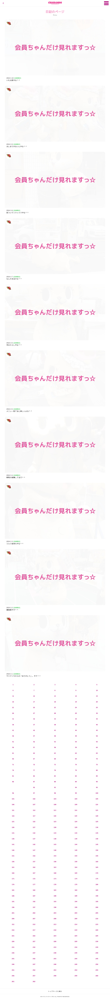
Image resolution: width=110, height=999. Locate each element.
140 (97, 839)
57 (34, 747)
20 (97, 702)
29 (76, 713)
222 (34, 936)
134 (76, 833)
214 (76, 924)
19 (76, 702)
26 (13, 713)
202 (34, 913)
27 (34, 713)
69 (76, 759)
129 (76, 827)
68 (55, 759)
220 (97, 930)
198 (55, 907)
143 (55, 844)
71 (13, 764)
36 (13, 725)
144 (76, 844)
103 (55, 799)
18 (55, 702)
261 (13, 981)
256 (13, 976)
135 (97, 833)
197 (34, 907)
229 (76, 941)
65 (97, 753)
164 (76, 867)
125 (97, 821)
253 (55, 970)
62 (34, 753)
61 (13, 753)
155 (97, 856)
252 (34, 970)
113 (55, 810)
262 (34, 981)
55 (97, 742)
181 (13, 890)
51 (13, 742)
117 (34, 816)
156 (13, 861)
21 (13, 707)
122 (34, 821)
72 (34, 764)
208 (55, 918)
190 (97, 896)
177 (34, 884)
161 (13, 867)
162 (34, 867)
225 (97, 936)
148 (55, 850)
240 (97, 953)
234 (76, 947)
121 (13, 821)
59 (76, 747)
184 (76, 890)
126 (13, 827)
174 (76, 879)
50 (97, 736)
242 (34, 959)
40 (97, 725)
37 (34, 725)
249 (76, 964)
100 (97, 793)
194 (76, 901)
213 (55, 924)
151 (13, 856)
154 (76, 856)
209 (76, 918)
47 (34, 736)
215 (97, 924)
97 (34, 793)
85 (97, 776)
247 (34, 964)
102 (34, 799)
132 (34, 833)
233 (55, 947)
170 (97, 873)
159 (76, 861)
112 (34, 810)
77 (34, 770)
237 (34, 953)
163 (55, 867)
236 (13, 953)
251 (13, 970)
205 (97, 913)
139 (76, 839)
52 (34, 742)
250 (97, 964)
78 (55, 770)
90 (97, 782)
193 (55, 901)
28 (55, 713)
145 (97, 844)
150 (97, 850)
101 (13, 799)
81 (13, 776)
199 (76, 907)
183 (55, 890)
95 (97, 787)
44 (76, 730)
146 (13, 850)
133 (55, 833)
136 (13, 839)
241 (13, 959)
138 (55, 839)
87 (34, 782)
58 (55, 747)
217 (34, 930)
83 (55, 776)
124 (76, 821)
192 (34, 901)
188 (55, 896)
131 (13, 833)
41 (13, 730)
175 (97, 879)
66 (13, 759)
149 (76, 850)
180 (97, 884)
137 (34, 839)
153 (55, 856)
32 (34, 719)
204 (76, 913)
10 (97, 690)
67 (34, 759)
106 (13, 804)
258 (55, 976)
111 (13, 810)
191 (13, 901)
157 (34, 861)
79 (76, 770)
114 (76, 810)
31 (13, 719)
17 (34, 702)
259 (76, 976)
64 (76, 753)
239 (76, 953)
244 (76, 959)
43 (55, 730)
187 (34, 896)
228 (55, 941)
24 (76, 707)
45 (97, 730)
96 (13, 793)
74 (76, 764)
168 (55, 873)
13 (55, 696)
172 (34, 879)
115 (97, 810)
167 (34, 873)
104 (76, 799)
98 (55, 793)
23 (55, 707)
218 (55, 930)
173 (55, 879)
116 (13, 816)
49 (76, 736)
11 (13, 696)
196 (13, 907)
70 (97, 759)
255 (97, 970)
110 (97, 804)
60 (97, 747)
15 (97, 696)
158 (55, 861)
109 (76, 804)
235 (97, 947)
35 (97, 719)
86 (13, 782)
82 (34, 776)
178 (55, 884)
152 (34, 856)
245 (97, 959)
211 (13, 924)
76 (13, 770)
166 (13, 873)
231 (13, 947)
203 (55, 913)
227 (34, 941)
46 (13, 736)
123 (55, 821)
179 (76, 884)
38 (55, 725)
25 (97, 707)
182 (34, 890)
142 (34, 844)
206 (13, 918)
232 (34, 947)
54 (76, 742)
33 (55, 719)
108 (55, 804)
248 (55, 964)
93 (55, 787)
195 (97, 901)
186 (13, 896)
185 (97, 890)
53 (55, 742)
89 (76, 782)
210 (97, 918)
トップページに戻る (55, 991)
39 (76, 725)
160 (97, 861)
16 (13, 702)
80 (97, 770)
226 (13, 941)
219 (76, 930)
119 (76, 816)
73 (55, 764)
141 (13, 844)
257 (34, 976)
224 (76, 936)
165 (97, 867)
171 (13, 879)
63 (55, 753)
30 (97, 713)
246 (13, 964)
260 (97, 976)
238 (55, 953)
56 (13, 747)
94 (76, 787)
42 (34, 730)
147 (34, 850)
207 (34, 918)
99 (76, 793)
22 (34, 707)
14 (76, 696)
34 (76, 719)
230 (97, 941)
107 (34, 804)
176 (13, 884)
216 (13, 930)
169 (76, 873)
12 (34, 696)
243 (55, 959)
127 (34, 827)
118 (55, 816)
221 (13, 936)
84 (76, 776)
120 (97, 816)
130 (97, 827)
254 (76, 970)
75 (97, 764)
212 (34, 924)
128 (55, 827)
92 (34, 787)
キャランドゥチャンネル (55, 3)
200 (97, 907)
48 (55, 736)
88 (55, 782)
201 (13, 913)
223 (55, 936)
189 (76, 896)
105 (97, 799)
